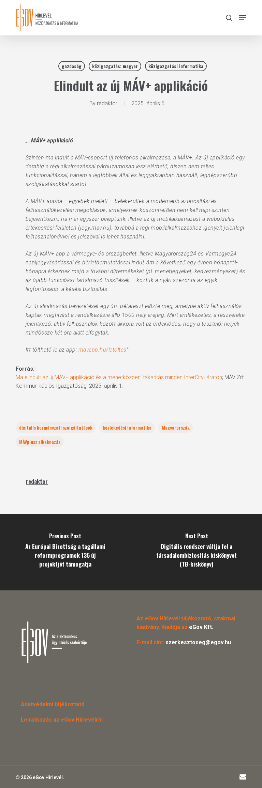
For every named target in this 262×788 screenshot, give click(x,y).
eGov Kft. (201, 627)
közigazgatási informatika (175, 65)
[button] (242, 17)
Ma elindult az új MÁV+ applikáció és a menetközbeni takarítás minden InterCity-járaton (119, 377)
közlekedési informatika (127, 427)
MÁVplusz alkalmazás (39, 441)
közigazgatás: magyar (115, 65)
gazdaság (72, 65)
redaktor (107, 103)
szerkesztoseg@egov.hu (198, 642)
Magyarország (176, 427)
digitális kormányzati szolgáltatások (55, 427)
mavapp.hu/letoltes (102, 349)
